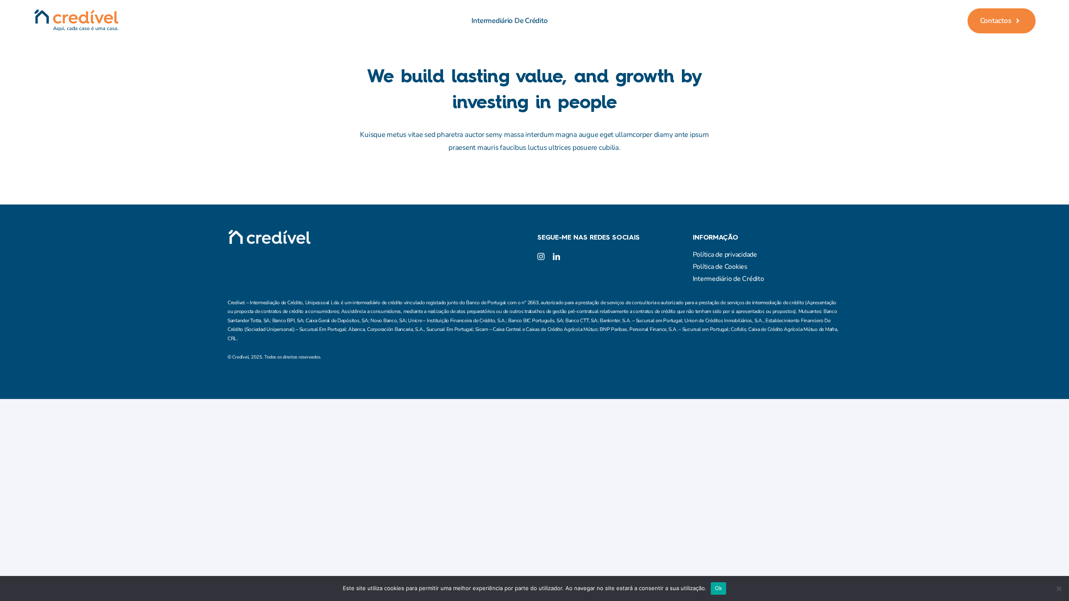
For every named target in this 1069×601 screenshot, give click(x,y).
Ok (718, 588)
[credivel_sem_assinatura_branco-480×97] (269, 233)
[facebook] (231, 250)
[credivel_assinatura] (76, 13)
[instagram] (261, 250)
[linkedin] (556, 256)
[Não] (1058, 588)
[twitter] (246, 250)
